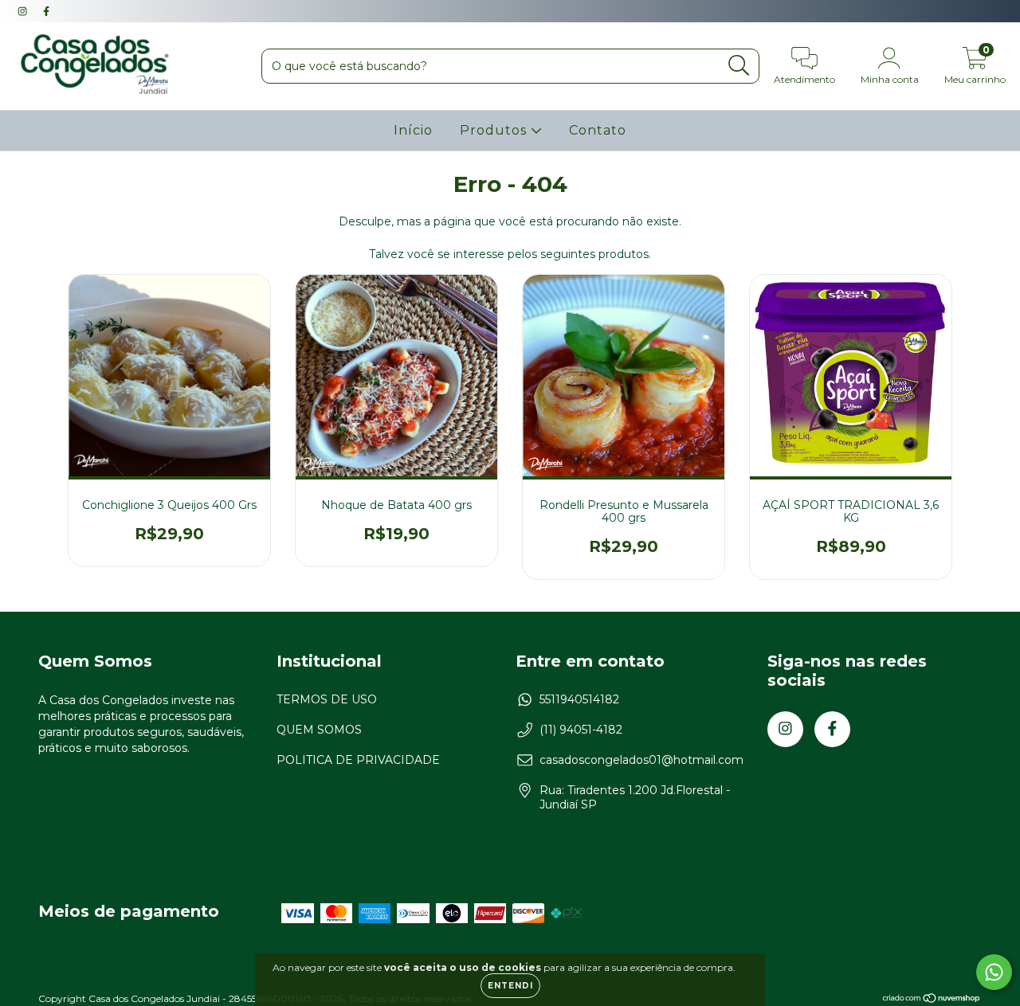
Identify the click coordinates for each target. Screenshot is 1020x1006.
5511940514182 (579, 699)
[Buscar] (739, 65)
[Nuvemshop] (932, 1000)
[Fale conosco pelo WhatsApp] (994, 972)
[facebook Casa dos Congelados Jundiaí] (46, 11)
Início (413, 130)
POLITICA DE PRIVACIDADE (358, 760)
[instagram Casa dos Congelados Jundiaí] (24, 11)
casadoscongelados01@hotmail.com (641, 760)
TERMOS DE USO (327, 699)
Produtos (495, 130)
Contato (597, 130)
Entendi (510, 986)
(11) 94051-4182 (580, 729)
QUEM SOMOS (319, 729)
